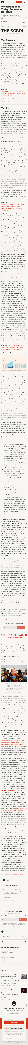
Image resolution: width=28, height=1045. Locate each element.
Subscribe (19, 2)
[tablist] (7, 952)
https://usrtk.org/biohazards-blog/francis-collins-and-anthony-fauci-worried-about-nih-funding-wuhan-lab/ (12, 347)
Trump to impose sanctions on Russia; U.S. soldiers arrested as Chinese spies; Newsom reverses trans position (9, 993)
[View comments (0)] (7, 26)
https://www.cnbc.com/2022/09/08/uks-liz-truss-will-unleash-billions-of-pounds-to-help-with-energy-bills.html (12, 276)
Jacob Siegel (4, 21)
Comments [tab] (4, 952)
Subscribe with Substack (15, 1028)
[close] (23, 1002)
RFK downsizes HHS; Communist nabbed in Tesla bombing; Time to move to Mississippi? (10, 979)
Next (23, 942)
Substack (6, 1042)
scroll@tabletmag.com (7, 620)
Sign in (25, 2)
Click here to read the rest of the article (12, 874)
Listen (24, 22)
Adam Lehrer (13, 983)
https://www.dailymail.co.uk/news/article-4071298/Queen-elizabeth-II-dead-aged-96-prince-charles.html (13, 93)
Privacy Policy (19, 1034)
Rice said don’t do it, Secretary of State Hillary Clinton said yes (14, 810)
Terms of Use (21, 923)
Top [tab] (3, 971)
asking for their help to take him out (13, 789)
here (5, 516)
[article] (14, 980)
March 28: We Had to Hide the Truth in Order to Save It (10, 976)
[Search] (25, 970)
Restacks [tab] (11, 952)
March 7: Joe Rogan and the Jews (9, 990)
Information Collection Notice (16, 924)
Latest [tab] (6, 971)
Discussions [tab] (12, 971)
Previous (6, 942)
